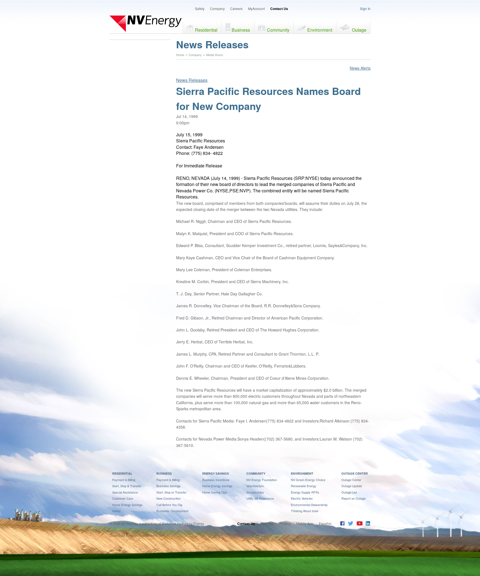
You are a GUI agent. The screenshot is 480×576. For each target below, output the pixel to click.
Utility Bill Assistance (260, 498)
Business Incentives (215, 479)
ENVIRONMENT (302, 473)
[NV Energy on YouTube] (359, 524)
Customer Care (122, 498)
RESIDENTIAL (122, 473)
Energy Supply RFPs (305, 492)
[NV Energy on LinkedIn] (368, 524)
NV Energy (145, 23)
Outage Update (351, 486)
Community (278, 30)
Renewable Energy (303, 486)
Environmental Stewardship (309, 504)
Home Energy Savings (127, 504)
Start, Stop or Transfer (171, 492)
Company (217, 8)
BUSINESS (164, 473)
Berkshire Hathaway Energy (183, 523)
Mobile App (304, 523)
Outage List (349, 492)
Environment (319, 30)
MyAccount (256, 8)
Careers (236, 8)
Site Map (267, 523)
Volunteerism (255, 486)
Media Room (214, 54)
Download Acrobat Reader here (133, 535)
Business (241, 30)
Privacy (285, 523)
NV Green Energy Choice (308, 479)
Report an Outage (353, 498)
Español (325, 523)
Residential (206, 30)
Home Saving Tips (214, 492)
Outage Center (351, 479)
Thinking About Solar (305, 511)
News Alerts (360, 68)
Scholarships (255, 492)
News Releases (192, 80)
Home (180, 54)
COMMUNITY (255, 473)
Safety (199, 8)
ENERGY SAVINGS (215, 473)
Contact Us (279, 8)
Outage (359, 30)
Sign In (365, 8)
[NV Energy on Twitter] (350, 524)
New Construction (168, 498)
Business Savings (168, 486)
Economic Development (172, 511)
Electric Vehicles (302, 498)
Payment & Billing (123, 479)
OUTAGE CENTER (354, 473)
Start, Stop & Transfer (126, 486)
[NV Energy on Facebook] (342, 524)
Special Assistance (125, 492)
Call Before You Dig (169, 504)
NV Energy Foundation (261, 479)
